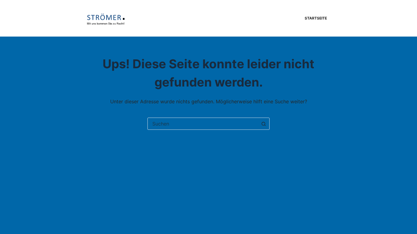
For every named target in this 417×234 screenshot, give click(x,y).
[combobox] (203, 124)
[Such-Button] (263, 123)
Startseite (316, 18)
